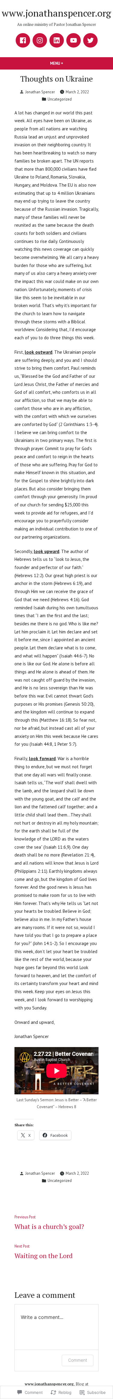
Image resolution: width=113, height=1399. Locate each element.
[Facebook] (23, 40)
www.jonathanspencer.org (56, 13)
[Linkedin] (56, 40)
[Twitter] (90, 40)
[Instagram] (40, 40)
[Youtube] (73, 40)
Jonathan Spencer (40, 91)
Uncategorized (60, 99)
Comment (77, 1360)
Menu (67, 63)
